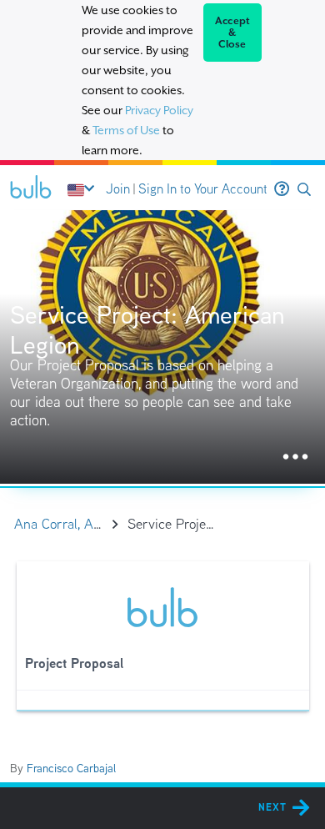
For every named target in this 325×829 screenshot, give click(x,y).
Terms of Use (126, 130)
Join (118, 188)
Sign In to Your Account (203, 188)
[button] (304, 189)
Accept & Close (233, 32)
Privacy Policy (159, 110)
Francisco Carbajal (71, 768)
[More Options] (295, 457)
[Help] (281, 189)
